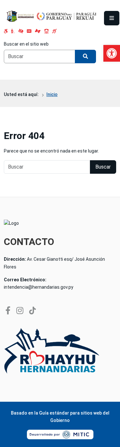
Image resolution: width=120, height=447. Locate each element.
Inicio (52, 94)
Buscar (103, 167)
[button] (111, 53)
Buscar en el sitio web (26, 44)
